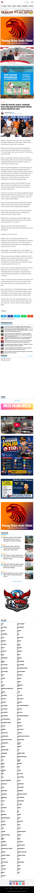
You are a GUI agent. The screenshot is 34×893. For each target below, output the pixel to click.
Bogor (18, 654)
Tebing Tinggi (4, 862)
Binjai (2, 654)
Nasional (19, 6)
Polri (2, 804)
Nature (19, 770)
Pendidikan (25, 6)
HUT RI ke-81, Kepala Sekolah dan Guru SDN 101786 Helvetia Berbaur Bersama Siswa (13, 557)
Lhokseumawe (4, 749)
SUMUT (19, 838)
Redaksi (17, 888)
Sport (2, 828)
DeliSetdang (4, 671)
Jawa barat (4, 695)
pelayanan (4, 794)
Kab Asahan (20, 698)
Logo (18, 749)
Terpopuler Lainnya (17, 581)
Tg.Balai (3, 865)
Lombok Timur (21, 753)
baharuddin (4, 634)
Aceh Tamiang (20, 623)
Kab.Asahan (4, 709)
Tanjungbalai (21, 848)
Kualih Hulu (20, 729)
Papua (2, 787)
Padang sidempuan (6, 780)
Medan (19, 760)
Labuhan (19, 732)
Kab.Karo (19, 709)
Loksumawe (4, 753)
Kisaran (3, 726)
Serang (19, 814)
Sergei (18, 818)
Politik (3, 800)
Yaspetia (3, 875)
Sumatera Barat (21, 831)
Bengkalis (3, 651)
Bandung (3, 641)
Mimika (3, 766)
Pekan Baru (4, 790)
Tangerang (4, 845)
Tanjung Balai (21, 845)
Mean (2, 760)
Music (18, 766)
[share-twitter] (17, 316)
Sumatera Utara (5, 835)
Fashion (3, 678)
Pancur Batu (20, 783)
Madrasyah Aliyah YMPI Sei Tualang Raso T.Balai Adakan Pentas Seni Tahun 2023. (11, 548)
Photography (20, 797)
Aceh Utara (4, 627)
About (6, 888)
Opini (2, 777)
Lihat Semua (17, 400)
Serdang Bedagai (5, 818)
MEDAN (4, 102)
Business (19, 658)
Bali (18, 634)
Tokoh (18, 865)
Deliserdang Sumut (22, 668)
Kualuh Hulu (4, 732)
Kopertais (19, 726)
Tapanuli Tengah (5, 855)
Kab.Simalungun (5, 719)
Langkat (19, 746)
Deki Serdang (20, 661)
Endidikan (19, 675)
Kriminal (3, 729)
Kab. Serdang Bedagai (23, 705)
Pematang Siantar (22, 794)
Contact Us (11, 888)
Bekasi (2, 647)
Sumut (2, 838)
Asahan (19, 630)
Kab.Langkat (4, 712)
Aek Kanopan (20, 627)
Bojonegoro (4, 658)
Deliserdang (4, 668)
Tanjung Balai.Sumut (6, 848)
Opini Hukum (20, 777)
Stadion (3, 831)
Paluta (19, 780)
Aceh (2, 623)
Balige (2, 637)
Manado (3, 756)
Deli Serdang (20, 664)
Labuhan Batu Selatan (23, 736)
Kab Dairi (3, 702)
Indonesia (19, 688)
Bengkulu (19, 651)
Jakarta (14, 6)
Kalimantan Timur (6, 722)
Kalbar (19, 719)
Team (18, 858)
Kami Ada (26, 888)
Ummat (19, 869)
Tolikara (3, 869)
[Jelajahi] (32, 2)
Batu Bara (3, 644)
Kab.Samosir (4, 715)
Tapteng (3, 858)
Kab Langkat (4, 705)
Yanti (18, 872)
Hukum (9, 6)
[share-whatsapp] (23, 316)
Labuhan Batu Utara (6, 739)
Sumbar (19, 835)
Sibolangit (20, 821)
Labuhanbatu (4, 743)
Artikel (3, 630)
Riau (18, 811)
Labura (19, 743)
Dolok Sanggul (21, 671)
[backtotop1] (32, 891)
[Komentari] (30, 316)
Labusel (3, 746)
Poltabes (19, 804)
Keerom (19, 722)
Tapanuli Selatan (21, 852)
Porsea (19, 807)
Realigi (3, 811)
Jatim (18, 692)
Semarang (3, 814)
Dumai (2, 675)
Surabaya (3, 841)
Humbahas (20, 685)
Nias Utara (20, 773)
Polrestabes (20, 800)
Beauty (19, 644)
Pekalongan (20, 787)
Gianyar (19, 678)
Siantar (3, 821)
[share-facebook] (10, 316)
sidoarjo (3, 824)
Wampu (3, 872)
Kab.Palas (19, 712)
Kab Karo (19, 702)
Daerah (5, 6)
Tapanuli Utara (21, 855)
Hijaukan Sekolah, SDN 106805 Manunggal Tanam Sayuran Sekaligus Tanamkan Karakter (12, 539)
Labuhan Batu (4, 736)
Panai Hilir (4, 783)
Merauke (19, 763)
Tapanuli (3, 852)
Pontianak (4, 807)
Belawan (19, 647)
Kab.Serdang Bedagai (22, 715)
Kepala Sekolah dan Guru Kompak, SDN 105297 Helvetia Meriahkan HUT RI (13, 574)
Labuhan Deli (20, 739)
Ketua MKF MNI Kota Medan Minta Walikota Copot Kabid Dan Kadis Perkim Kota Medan (13, 565)
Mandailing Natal (22, 756)
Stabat (19, 828)
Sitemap (21, 888)
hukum (19, 681)
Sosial (19, 824)
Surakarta (20, 841)
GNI (2, 681)
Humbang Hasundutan (7, 688)
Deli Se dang (4, 664)
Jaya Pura (19, 695)
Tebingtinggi (20, 862)
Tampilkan (30, 355)
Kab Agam (3, 698)
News (2, 773)
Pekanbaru (20, 790)
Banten (19, 641)
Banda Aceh (20, 637)
